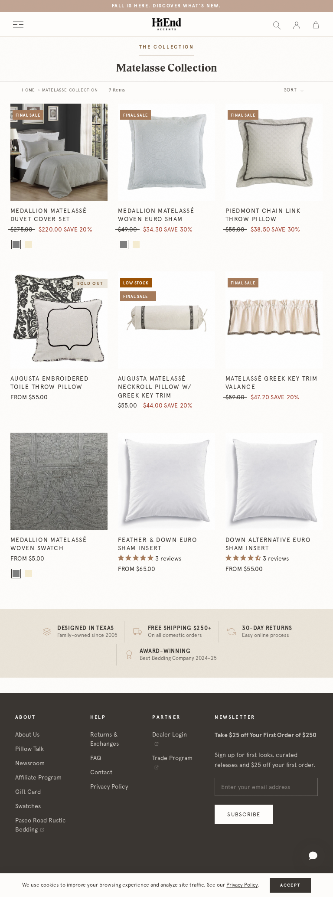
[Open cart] (316, 24)
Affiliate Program (38, 777)
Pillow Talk (29, 748)
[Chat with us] (313, 856)
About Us (27, 734)
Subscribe (243, 814)
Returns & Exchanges (104, 739)
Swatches (28, 805)
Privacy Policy (109, 786)
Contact (101, 772)
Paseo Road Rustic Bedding (40, 825)
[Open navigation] (18, 24)
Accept (290, 885)
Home (28, 90)
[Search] (276, 24)
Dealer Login (169, 734)
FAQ (95, 757)
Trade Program (172, 757)
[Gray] (16, 244)
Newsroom (30, 763)
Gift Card (28, 791)
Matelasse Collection (70, 90)
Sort (291, 90)
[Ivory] (28, 244)
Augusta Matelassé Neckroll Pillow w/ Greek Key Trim (155, 387)
